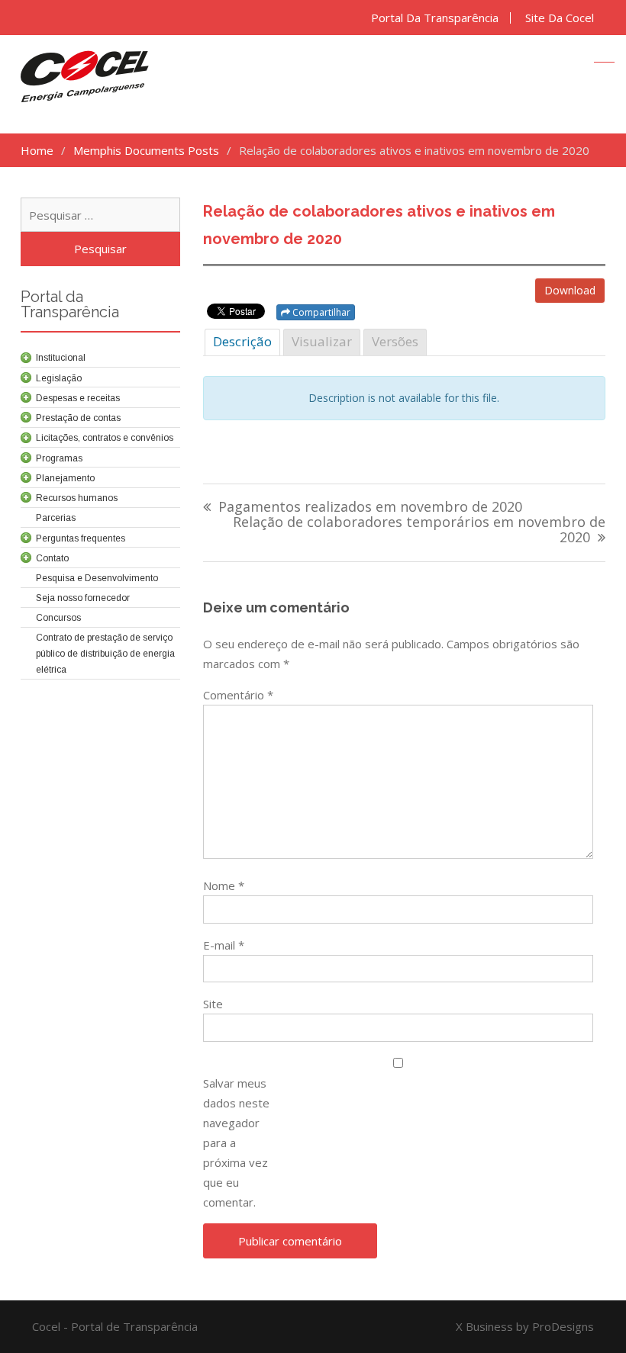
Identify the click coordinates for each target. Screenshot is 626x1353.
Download (569, 290)
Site (213, 1003)
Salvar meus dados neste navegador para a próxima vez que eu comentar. (236, 1142)
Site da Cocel (559, 18)
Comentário (238, 694)
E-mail (223, 945)
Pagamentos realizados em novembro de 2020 (370, 508)
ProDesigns (563, 1326)
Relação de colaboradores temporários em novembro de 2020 (419, 530)
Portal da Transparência (435, 18)
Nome (223, 885)
